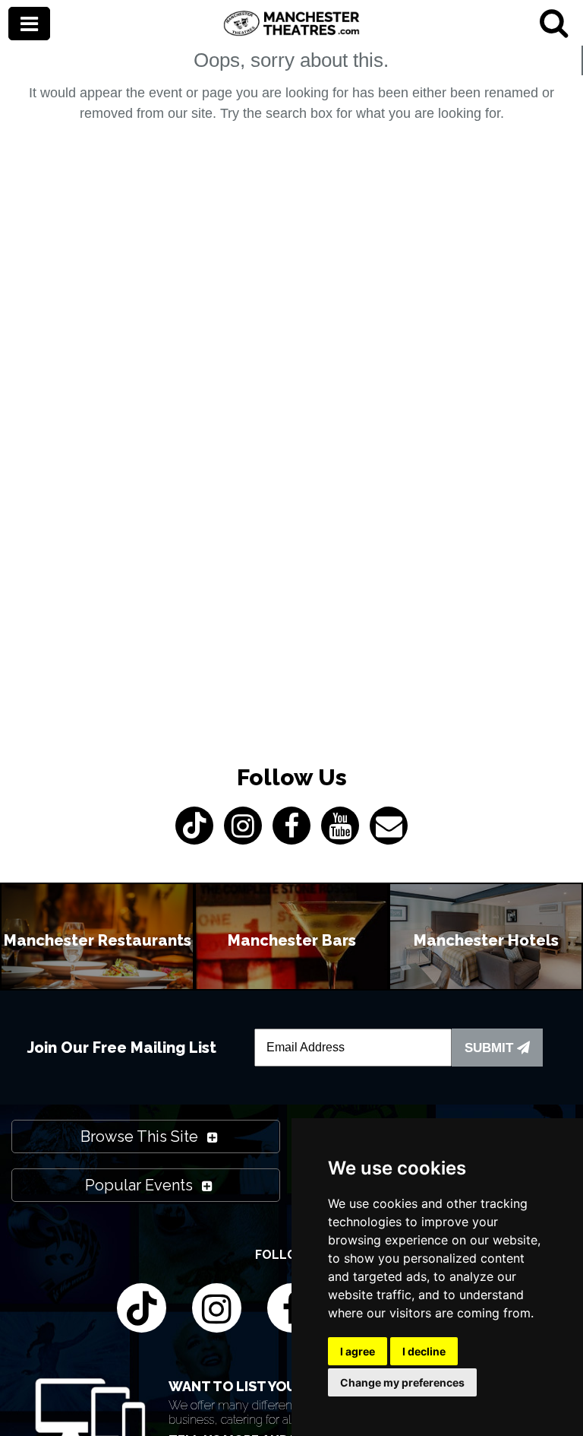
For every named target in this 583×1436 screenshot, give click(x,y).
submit (491, 1048)
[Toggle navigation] (29, 25)
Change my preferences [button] (402, 1382)
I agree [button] (357, 1351)
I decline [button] (424, 1351)
